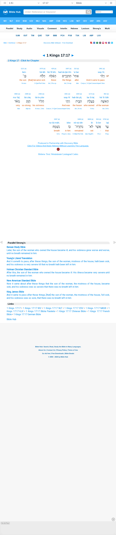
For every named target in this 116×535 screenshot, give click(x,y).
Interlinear (11, 43)
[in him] (69, 119)
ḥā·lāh (42, 72)
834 (97, 119)
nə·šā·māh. (54, 122)
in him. (34, 253)
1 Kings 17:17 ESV (73, 308)
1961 (100, 68)
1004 (78, 94)
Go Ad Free (5, 523)
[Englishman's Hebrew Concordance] (70, 119)
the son (16, 250)
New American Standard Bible (21, 280)
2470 (41, 68)
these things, (39, 295)
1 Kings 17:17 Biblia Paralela (40, 311)
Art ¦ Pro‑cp (52, 83)
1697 (67, 68)
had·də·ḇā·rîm (64, 72)
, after (32, 261)
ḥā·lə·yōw (39, 97)
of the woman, (66, 283)
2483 (40, 94)
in (27, 275)
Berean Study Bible (16, 247)
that (43, 264)
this (14, 272)
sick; (9, 286)
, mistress (75, 261)
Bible (5, 43)
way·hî (67, 97)
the (52, 272)
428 (52, 68)
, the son (52, 261)
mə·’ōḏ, (16, 97)
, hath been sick (101, 261)
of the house (87, 261)
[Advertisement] (58, 215)
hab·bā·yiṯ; (77, 97)
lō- (92, 122)
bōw (69, 122)
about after (25, 283)
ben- (24, 72)
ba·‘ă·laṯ (90, 97)
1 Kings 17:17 (14, 308)
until (9, 253)
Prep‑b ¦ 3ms (66, 134)
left (70, 286)
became (88, 272)
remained (25, 253)
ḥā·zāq (27, 97)
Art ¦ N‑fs (105, 108)
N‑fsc (92, 108)
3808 (89, 119)
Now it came (13, 283)
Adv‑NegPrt (89, 134)
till (39, 264)
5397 (55, 119)
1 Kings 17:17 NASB (96, 308)
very (28, 264)
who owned (40, 250)
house (58, 272)
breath (17, 253)
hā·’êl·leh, (51, 72)
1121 (22, 68)
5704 (104, 119)
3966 (16, 94)
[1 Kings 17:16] (3, 248)
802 (105, 94)
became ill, (63, 250)
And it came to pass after (19, 295)
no (12, 253)
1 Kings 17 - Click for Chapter (23, 60)
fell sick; (105, 295)
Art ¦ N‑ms (78, 108)
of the (28, 272)
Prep (107, 134)
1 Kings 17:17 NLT (53, 308)
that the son (52, 283)
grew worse (92, 250)
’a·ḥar (76, 72)
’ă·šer (98, 122)
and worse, (104, 250)
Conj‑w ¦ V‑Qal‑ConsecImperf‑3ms (93, 83)
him (30, 275)
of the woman (27, 250)
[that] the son (52, 295)
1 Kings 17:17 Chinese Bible (71, 311)
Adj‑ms (28, 108)
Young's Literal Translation (19, 258)
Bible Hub (11, 319)
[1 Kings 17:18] (112, 248)
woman (35, 272)
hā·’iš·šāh (104, 97)
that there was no (52, 286)
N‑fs (58, 134)
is (24, 264)
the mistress (80, 283)
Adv (77, 83)
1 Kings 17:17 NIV (32, 308)
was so (32, 286)
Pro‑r (99, 134)
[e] (104, 68)
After (9, 272)
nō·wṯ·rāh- (78, 122)
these (37, 261)
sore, (34, 298)
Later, (9, 250)
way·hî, (101, 72)
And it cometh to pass (18, 261)
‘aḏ (107, 122)
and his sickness (77, 250)
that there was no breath (49, 298)
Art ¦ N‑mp (67, 83)
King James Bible (15, 291)
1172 (90, 94)
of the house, (94, 283)
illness (80, 272)
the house (52, 250)
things (44, 261)
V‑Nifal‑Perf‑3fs (78, 134)
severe (34, 264)
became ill (67, 272)
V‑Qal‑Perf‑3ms (39, 83)
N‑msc (24, 83)
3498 (79, 119)
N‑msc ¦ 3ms (39, 108)
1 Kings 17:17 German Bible (27, 314)
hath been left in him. (65, 264)
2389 (26, 94)
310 (75, 68)
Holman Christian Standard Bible (22, 269)
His (75, 272)
